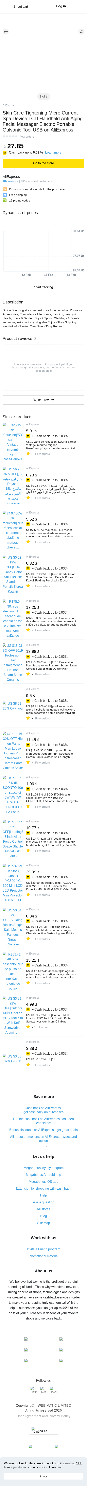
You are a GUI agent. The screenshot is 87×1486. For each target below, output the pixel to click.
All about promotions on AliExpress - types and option (43, 1138)
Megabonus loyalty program (44, 1168)
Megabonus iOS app (43, 1181)
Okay (43, 1476)
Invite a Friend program (43, 1249)
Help (43, 1195)
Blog (43, 1216)
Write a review (43, 400)
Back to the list (6, 32)
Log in (61, 6)
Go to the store (43, 163)
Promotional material (43, 1256)
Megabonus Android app (43, 1174)
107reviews (10, 181)
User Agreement (29, 1416)
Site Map (43, 1223)
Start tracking (43, 287)
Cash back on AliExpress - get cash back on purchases (43, 1110)
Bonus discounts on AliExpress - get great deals (43, 1130)
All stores (43, 1209)
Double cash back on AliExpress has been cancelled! (43, 1121)
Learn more (53, 152)
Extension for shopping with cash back (43, 1188)
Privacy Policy (59, 1416)
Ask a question (43, 1202)
